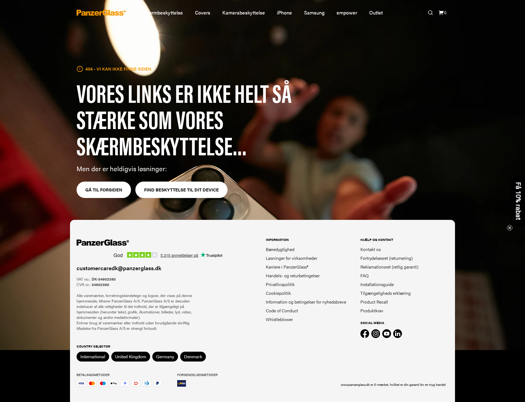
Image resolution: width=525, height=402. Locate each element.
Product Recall (374, 302)
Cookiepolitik (278, 293)
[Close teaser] (509, 228)
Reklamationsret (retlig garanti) (389, 267)
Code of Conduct (282, 310)
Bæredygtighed (280, 249)
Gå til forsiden (103, 190)
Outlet (376, 12)
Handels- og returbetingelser (293, 275)
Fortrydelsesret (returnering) (386, 258)
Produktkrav (371, 310)
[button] (518, 201)
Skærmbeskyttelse (162, 12)
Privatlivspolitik (280, 284)
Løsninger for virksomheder (291, 258)
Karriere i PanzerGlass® (287, 267)
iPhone (284, 12)
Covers (202, 12)
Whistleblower (279, 319)
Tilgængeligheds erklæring (385, 293)
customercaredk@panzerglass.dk (119, 268)
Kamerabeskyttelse (243, 12)
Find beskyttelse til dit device (181, 190)
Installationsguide (377, 284)
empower (347, 12)
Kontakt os (370, 249)
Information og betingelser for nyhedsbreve (306, 302)
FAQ (364, 275)
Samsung (314, 12)
